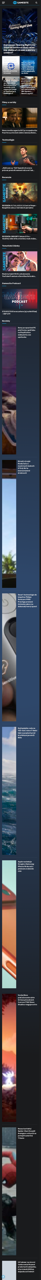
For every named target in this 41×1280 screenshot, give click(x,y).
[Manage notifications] (3, 1276)
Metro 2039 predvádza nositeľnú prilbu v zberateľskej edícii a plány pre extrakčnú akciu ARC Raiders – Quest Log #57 (28, 86)
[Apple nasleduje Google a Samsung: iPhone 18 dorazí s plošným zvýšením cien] (9, 924)
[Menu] (3, 2)
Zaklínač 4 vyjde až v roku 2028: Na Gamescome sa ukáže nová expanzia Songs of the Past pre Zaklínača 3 (10, 87)
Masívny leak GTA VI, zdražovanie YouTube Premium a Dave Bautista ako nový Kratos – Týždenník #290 (18, 276)
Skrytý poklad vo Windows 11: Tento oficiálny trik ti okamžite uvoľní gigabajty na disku (28, 68)
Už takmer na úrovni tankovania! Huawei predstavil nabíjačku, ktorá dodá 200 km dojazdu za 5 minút (27, 1267)
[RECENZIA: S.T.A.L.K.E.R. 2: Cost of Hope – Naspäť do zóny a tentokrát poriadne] (19, 193)
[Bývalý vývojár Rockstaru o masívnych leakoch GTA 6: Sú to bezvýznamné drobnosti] (9, 524)
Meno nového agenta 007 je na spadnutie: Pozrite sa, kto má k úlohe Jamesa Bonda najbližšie (19, 132)
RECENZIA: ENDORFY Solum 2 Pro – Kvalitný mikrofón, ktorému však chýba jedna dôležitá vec (19, 238)
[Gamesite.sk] (21, 2)
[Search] (36, 2)
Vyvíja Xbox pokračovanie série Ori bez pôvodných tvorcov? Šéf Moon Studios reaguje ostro (27, 1000)
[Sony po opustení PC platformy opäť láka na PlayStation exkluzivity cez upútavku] (9, 390)
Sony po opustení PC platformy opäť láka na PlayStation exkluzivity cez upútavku (27, 332)
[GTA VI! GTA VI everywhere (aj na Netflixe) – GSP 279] (19, 299)
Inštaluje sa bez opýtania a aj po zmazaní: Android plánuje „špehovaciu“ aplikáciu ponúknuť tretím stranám (11, 66)
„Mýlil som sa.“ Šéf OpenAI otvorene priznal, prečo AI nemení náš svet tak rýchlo (17, 170)
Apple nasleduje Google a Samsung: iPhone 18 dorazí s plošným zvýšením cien (26, 866)
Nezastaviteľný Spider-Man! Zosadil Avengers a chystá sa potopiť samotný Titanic (27, 1133)
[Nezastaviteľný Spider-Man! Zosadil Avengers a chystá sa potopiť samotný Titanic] (9, 1191)
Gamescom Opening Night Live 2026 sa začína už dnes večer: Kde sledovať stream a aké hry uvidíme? (19, 49)
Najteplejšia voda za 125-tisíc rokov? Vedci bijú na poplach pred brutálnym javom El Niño (27, 733)
